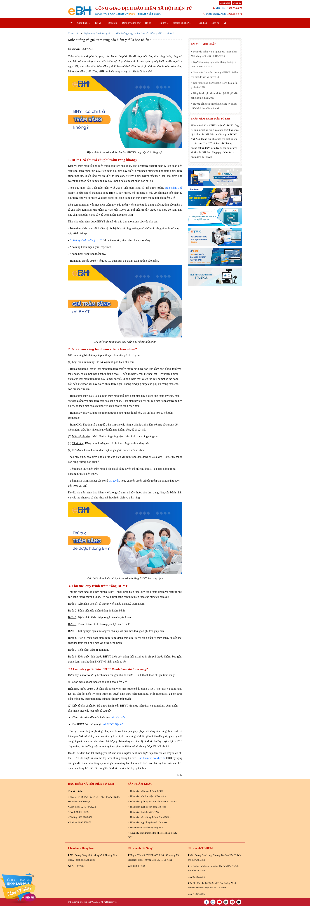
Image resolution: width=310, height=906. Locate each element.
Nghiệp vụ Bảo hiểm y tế (97, 33)
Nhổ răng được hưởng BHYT (87, 240)
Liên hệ (215, 23)
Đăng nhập (225, 2)
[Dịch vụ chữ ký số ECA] (215, 217)
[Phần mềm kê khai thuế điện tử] (215, 237)
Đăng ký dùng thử (131, 23)
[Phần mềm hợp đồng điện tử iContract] (215, 197)
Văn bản (202, 23)
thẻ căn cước (118, 717)
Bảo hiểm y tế (173, 187)
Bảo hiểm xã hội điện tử (151, 758)
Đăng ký (237, 2)
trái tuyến (114, 480)
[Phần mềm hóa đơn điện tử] (215, 177)
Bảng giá (112, 23)
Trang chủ (73, 33)
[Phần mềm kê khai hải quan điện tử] (215, 257)
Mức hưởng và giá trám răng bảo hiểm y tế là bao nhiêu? (145, 33)
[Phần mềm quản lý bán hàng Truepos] (215, 277)
